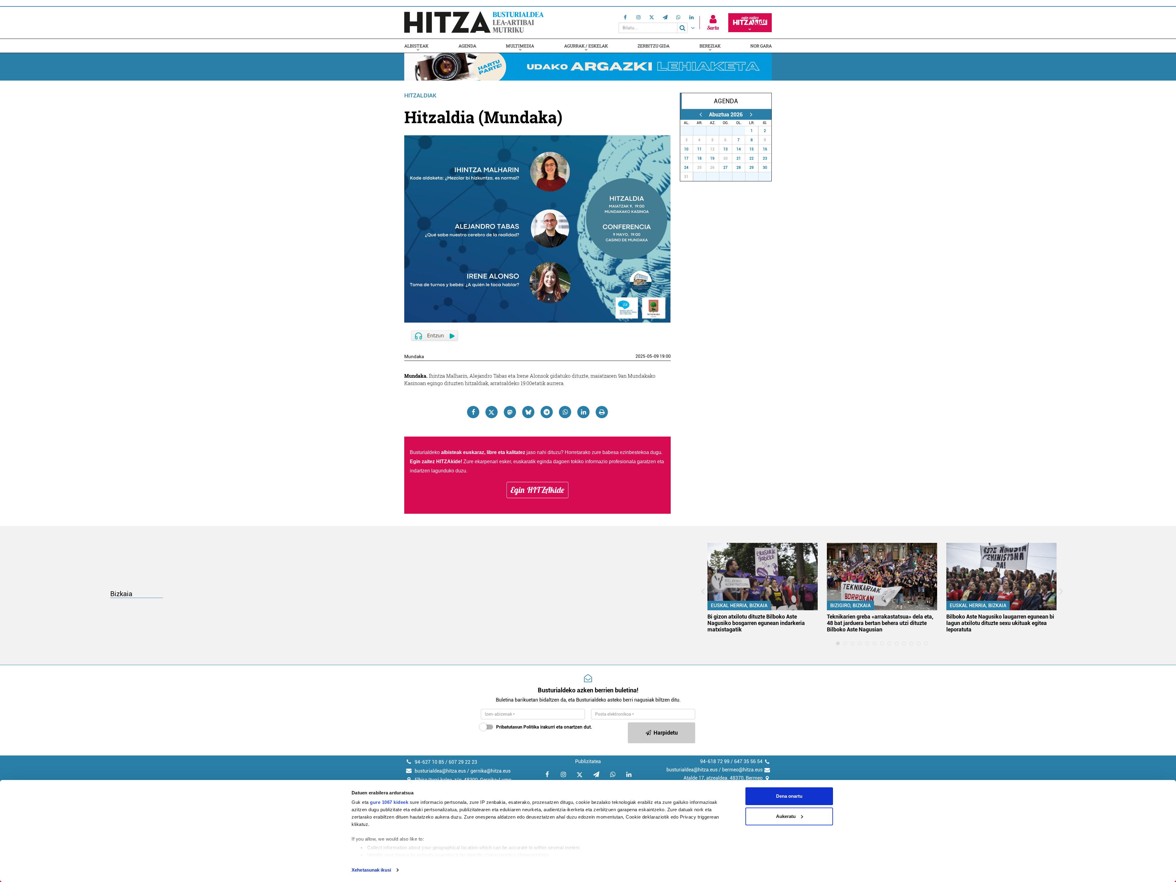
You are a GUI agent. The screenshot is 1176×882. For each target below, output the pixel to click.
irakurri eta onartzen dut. (544, 727)
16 (765, 149)
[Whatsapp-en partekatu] (565, 412)
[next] (751, 114)
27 (690, 131)
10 (686, 149)
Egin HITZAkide (537, 490)
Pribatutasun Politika (517, 727)
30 (729, 131)
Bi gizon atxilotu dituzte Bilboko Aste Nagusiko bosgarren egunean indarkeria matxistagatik (756, 623)
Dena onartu (789, 796)
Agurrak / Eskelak (586, 46)
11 (699, 149)
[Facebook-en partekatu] (473, 412)
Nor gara (761, 46)
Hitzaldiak (420, 95)
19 (712, 158)
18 (699, 158)
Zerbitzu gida (653, 46)
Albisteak (416, 46)
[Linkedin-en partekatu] (583, 412)
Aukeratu (786, 816)
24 (686, 167)
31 (742, 131)
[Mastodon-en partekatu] (510, 412)
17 (686, 158)
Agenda (467, 46)
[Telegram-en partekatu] (547, 412)
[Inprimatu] (602, 412)
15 (751, 149)
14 (739, 149)
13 (725, 149)
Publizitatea (588, 761)
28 (703, 131)
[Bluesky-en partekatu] (528, 412)
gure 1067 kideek (389, 802)
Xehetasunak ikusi (371, 870)
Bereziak (710, 46)
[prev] (700, 114)
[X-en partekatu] (491, 412)
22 (751, 158)
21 (739, 158)
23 (765, 158)
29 (716, 131)
